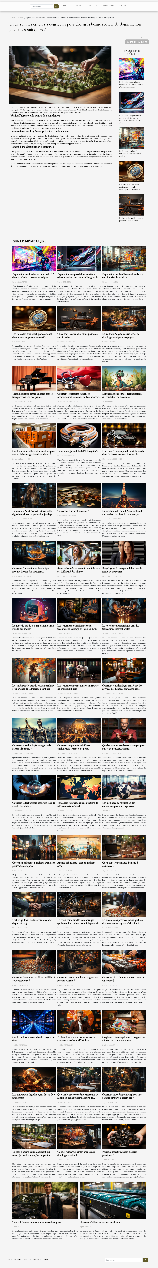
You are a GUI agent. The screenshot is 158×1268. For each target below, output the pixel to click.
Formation (108, 6)
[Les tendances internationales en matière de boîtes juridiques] (79, 670)
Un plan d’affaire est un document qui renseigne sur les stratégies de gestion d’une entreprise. (31, 1155)
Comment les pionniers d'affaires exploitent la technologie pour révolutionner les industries (73, 748)
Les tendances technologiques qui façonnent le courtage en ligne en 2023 (77, 627)
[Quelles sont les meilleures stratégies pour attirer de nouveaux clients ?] (124, 730)
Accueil (12, 18)
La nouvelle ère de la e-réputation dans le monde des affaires (33, 627)
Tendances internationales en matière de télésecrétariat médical (77, 804)
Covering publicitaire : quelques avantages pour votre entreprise (33, 864)
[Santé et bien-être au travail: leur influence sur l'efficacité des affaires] (79, 553)
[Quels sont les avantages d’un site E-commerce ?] (124, 847)
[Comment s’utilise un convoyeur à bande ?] (113, 1200)
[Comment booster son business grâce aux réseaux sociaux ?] (79, 962)
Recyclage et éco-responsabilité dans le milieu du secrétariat (122, 570)
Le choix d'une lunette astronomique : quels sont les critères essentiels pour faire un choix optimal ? (78, 923)
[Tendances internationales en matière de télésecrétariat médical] (79, 787)
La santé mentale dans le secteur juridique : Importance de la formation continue (33, 687)
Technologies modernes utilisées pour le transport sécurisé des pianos (32, 395)
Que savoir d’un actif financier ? (73, 511)
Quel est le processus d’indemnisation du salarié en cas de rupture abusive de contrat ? (77, 1098)
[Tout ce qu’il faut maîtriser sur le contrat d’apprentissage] (34, 904)
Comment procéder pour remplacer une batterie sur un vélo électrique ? (122, 1096)
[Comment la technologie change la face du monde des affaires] (34, 787)
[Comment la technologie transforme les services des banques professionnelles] (124, 670)
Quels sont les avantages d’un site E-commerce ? (120, 864)
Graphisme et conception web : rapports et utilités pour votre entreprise (123, 1038)
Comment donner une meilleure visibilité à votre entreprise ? (33, 979)
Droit (64, 6)
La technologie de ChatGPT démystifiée (77, 451)
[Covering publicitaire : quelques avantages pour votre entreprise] (34, 847)
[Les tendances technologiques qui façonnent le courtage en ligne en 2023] (79, 610)
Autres (122, 6)
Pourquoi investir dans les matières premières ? (119, 1153)
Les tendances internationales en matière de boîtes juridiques (78, 687)
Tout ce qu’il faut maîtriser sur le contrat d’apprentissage (32, 921)
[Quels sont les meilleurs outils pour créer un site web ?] (131, 205)
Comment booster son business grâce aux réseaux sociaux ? (78, 979)
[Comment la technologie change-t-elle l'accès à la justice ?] (34, 730)
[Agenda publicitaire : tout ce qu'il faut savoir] (79, 847)
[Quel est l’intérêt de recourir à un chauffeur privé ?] (45, 1200)
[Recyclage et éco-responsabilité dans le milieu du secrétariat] (124, 553)
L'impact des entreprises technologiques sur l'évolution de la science (122, 395)
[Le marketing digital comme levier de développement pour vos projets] (124, 318)
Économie (77, 6)
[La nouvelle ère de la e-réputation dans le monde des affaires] (34, 610)
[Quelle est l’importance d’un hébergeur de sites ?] (34, 1022)
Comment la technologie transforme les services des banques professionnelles (122, 687)
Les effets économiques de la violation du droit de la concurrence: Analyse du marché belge (123, 454)
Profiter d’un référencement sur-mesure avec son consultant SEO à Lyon (77, 1038)
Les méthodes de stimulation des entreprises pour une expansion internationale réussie (118, 806)
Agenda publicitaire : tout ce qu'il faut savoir (76, 864)
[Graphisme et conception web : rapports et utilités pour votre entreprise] (124, 1022)
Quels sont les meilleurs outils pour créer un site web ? (131, 219)
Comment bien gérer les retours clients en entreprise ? (123, 979)
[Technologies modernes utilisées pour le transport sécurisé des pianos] (34, 378)
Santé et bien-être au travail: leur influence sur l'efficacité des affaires (78, 570)
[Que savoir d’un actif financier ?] (79, 495)
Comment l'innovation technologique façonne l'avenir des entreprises (30, 570)
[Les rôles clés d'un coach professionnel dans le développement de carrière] (131, 171)
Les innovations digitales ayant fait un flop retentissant (33, 1096)
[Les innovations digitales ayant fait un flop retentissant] (34, 1079)
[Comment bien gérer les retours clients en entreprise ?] (124, 962)
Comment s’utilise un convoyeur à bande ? (101, 1222)
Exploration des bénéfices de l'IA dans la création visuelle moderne (130, 153)
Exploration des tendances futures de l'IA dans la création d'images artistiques (131, 84)
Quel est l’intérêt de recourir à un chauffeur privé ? (37, 1222)
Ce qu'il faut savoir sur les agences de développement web (76, 1153)
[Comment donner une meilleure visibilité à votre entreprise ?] (34, 962)
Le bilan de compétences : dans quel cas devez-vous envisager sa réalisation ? (122, 921)
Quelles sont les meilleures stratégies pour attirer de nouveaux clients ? (123, 747)
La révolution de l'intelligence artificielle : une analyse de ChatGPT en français (123, 512)
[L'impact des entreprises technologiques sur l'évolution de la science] (124, 378)
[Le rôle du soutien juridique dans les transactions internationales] (124, 610)
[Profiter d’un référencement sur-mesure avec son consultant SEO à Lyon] (79, 1022)
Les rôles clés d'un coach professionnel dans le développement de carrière (129, 187)
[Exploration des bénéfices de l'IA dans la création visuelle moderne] (131, 138)
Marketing (93, 6)
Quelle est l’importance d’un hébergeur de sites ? (33, 1038)
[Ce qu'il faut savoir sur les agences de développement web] (79, 1136)
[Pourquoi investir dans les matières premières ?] (124, 1136)
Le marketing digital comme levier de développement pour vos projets (120, 335)
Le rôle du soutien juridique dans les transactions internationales (120, 627)
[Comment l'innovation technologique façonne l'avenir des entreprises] (34, 553)
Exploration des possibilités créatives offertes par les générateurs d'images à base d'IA (130, 119)
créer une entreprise (24, 120)
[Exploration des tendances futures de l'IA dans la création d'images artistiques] (131, 69)
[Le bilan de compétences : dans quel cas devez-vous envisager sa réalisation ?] (124, 904)
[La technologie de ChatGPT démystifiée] (79, 436)
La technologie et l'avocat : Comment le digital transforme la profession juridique (32, 512)
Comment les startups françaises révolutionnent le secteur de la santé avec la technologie (78, 397)
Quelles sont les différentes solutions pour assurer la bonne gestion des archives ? (33, 452)
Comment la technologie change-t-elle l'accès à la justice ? (31, 747)
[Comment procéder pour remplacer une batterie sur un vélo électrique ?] (124, 1079)
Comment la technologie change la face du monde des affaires (33, 804)
